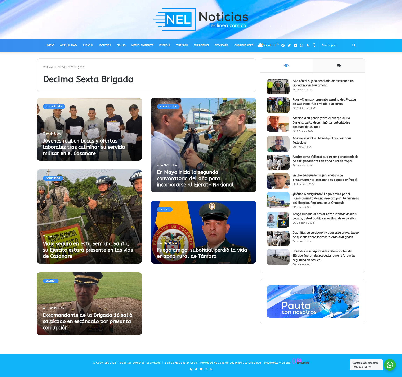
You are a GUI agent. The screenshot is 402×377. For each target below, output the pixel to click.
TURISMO (182, 45)
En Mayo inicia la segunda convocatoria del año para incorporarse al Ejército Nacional (195, 178)
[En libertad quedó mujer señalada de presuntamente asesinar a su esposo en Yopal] (278, 181)
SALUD (121, 45)
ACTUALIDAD (68, 45)
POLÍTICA (105, 45)
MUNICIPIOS (201, 45)
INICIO (50, 45)
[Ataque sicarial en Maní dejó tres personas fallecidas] (278, 144)
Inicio (49, 67)
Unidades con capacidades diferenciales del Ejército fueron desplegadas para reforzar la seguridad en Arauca (324, 256)
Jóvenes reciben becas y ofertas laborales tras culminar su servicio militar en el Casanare (84, 147)
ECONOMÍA (221, 45)
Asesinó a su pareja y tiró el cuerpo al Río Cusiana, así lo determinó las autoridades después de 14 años (321, 122)
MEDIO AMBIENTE (142, 45)
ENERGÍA (164, 45)
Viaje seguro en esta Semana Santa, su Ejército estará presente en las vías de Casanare (88, 250)
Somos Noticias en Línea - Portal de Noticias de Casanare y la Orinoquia (213, 362)
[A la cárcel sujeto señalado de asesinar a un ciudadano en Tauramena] (278, 86)
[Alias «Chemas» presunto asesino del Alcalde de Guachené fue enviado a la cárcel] (278, 105)
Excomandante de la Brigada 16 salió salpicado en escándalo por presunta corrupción (87, 321)
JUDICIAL (88, 45)
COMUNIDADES (243, 45)
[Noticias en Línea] (201, 19)
